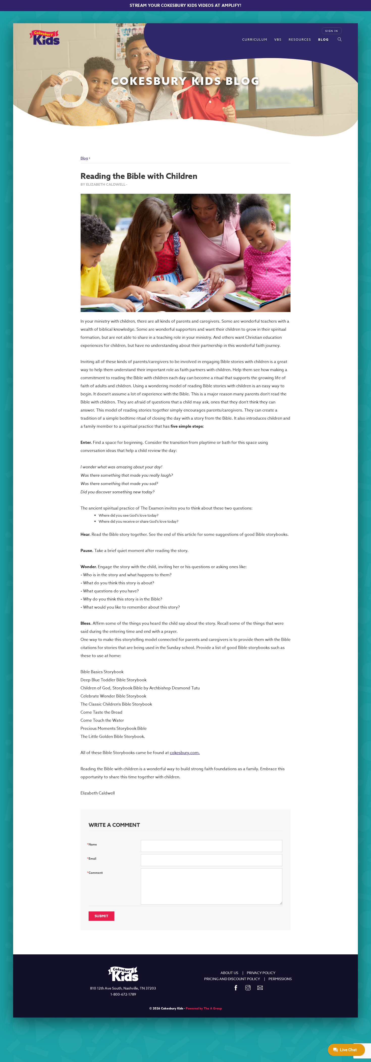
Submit (101, 916)
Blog (323, 39)
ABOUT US (229, 972)
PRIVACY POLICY (261, 972)
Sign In (331, 31)
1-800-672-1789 (123, 994)
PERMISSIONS (280, 978)
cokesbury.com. (185, 753)
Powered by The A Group (204, 1008)
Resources (300, 39)
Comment (96, 873)
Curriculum (254, 39)
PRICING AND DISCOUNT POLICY (232, 978)
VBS (278, 39)
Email (92, 858)
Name (93, 844)
